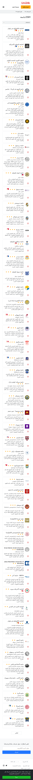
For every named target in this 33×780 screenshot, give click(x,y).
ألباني (10, 681)
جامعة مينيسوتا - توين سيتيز (16, 411)
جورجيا (14, 522)
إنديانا (14, 159)
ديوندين (17, 721)
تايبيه (19, 177)
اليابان (22, 289)
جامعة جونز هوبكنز (18, 217)
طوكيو (19, 289)
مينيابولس (9, 414)
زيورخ (18, 231)
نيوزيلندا (22, 721)
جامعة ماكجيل (20, 342)
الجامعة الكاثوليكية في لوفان (16, 28)
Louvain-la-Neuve (16, 625)
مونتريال (19, 344)
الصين (22, 106)
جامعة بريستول (19, 145)
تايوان (22, 177)
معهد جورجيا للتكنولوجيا (17, 519)
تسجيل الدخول (15, 7)
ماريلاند (14, 218)
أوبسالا (18, 708)
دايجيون (15, 64)
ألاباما (15, 654)
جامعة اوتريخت (19, 120)
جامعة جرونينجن (19, 203)
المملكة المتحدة (20, 147)
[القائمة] (4, 7)
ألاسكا (14, 666)
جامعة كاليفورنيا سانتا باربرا (16, 300)
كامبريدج (7, 439)
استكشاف (27, 22)
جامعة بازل (20, 133)
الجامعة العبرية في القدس (16, 606)
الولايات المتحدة (20, 92)
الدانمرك (22, 317)
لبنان (23, 593)
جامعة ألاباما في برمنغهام (16, 652)
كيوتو (19, 330)
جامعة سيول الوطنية (18, 272)
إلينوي (14, 92)
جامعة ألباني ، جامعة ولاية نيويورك (14, 678)
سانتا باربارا (8, 304)
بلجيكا (22, 33)
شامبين (11, 92)
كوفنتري (14, 481)
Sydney (18, 258)
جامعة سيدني (20, 256)
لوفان (19, 33)
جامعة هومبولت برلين (17, 451)
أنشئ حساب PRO (25, 768)
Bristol (14, 147)
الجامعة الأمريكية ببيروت (17, 589)
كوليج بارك (9, 385)
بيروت (19, 593)
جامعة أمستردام (19, 77)
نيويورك (14, 427)
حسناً (16, 777)
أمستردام (18, 79)
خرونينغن (18, 205)
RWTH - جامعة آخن (18, 575)
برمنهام (14, 642)
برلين (19, 453)
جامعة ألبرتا (20, 693)
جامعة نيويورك (19, 425)
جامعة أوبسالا (20, 706)
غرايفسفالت (17, 551)
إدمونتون (19, 695)
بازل (18, 135)
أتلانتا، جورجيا (9, 522)
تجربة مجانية (26, 7)
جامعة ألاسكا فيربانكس (17, 664)
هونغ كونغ (13, 467)
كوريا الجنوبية (21, 64)
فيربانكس (10, 666)
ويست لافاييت (10, 159)
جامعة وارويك (20, 479)
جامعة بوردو (20, 157)
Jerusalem (16, 611)
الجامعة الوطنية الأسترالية (16, 44)
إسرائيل (22, 611)
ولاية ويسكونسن (12, 493)
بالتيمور (10, 218)
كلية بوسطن (20, 505)
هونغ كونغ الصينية (20, 467)
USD (12, 761)
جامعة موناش (20, 370)
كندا (23, 344)
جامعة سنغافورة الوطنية (17, 241)
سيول (16, 276)
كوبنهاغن (17, 317)
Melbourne (17, 360)
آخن (19, 577)
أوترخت (18, 121)
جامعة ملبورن (20, 358)
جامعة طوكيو (20, 287)
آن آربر (10, 398)
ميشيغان (14, 398)
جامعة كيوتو (20, 328)
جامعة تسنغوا (20, 189)
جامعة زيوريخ (20, 229)
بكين (19, 191)
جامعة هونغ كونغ (19, 465)
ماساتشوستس (12, 439)
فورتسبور (18, 565)
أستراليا (22, 48)
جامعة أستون (20, 640)
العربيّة (24, 761)
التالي (16, 733)
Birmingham (10, 654)
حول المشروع (26, 765)
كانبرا (18, 48)
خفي (19, 106)
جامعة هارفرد (20, 437)
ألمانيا (22, 453)
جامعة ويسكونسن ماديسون (16, 490)
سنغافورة (22, 246)
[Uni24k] (26, 3)
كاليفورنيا (14, 304)
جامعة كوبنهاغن (19, 315)
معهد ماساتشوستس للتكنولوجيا (15, 532)
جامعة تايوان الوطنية (18, 173)
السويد (22, 708)
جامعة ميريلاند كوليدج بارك (16, 382)
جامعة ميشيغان (19, 396)
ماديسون (6, 493)
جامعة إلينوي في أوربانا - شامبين (14, 89)
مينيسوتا (14, 414)
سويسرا (22, 135)
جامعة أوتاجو (20, 719)
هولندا (22, 79)
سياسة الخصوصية (17, 765)
